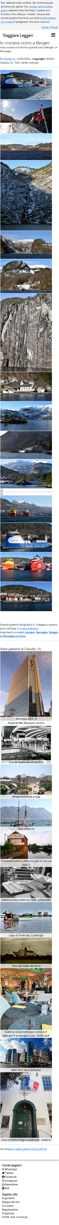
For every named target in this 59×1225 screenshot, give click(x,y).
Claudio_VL (9, 59)
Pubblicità (8, 1213)
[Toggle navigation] (53, 35)
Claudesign (22, 1216)
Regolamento (10, 1209)
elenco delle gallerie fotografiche (27, 1149)
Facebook (11, 1177)
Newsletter (11, 1184)
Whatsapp (10, 1169)
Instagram (10, 1180)
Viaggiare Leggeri (18, 35)
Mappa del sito (11, 1202)
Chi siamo (8, 1206)
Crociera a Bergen (27, 628)
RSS (6, 1188)
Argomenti (8, 1198)
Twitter (9, 1173)
